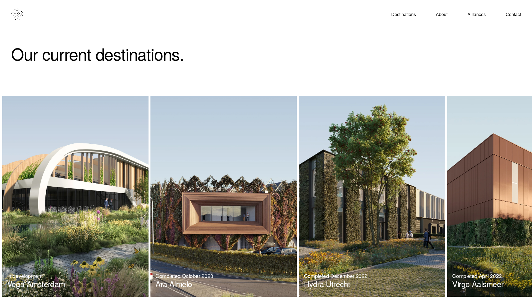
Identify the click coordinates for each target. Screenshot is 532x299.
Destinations (403, 14)
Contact (513, 14)
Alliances (476, 14)
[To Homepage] (17, 14)
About (441, 14)
